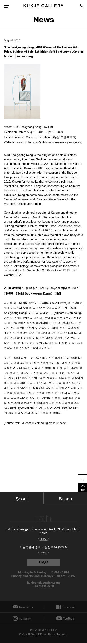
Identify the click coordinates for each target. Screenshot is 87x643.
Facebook (68, 607)
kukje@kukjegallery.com (43, 582)
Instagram (25, 618)
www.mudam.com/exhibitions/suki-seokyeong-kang (49, 142)
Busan (65, 498)
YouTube (68, 618)
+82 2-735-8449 (43, 586)
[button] (22, 91)
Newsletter (25, 607)
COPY (43, 538)
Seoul (22, 498)
